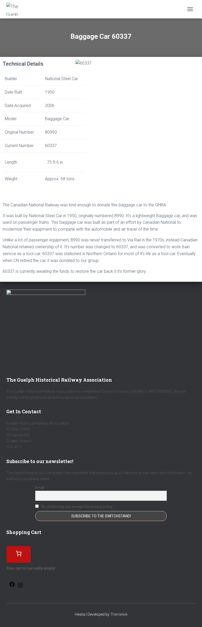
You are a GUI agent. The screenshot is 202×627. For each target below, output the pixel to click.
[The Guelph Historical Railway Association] (14, 9)
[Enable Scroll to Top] (191, 616)
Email (39, 487)
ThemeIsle (118, 614)
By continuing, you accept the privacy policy (77, 506)
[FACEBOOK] (12, 586)
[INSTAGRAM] (20, 587)
